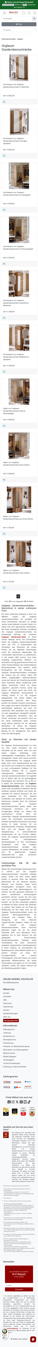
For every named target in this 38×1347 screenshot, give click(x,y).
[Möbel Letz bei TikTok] (29, 1102)
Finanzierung (8, 1043)
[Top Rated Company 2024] (15, 1111)
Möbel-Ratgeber (9, 1056)
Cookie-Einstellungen (11, 1063)
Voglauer (20, 39)
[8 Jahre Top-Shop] (32, 1111)
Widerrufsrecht (9, 1053)
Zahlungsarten (9, 1029)
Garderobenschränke (9, 39)
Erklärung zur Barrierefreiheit (14, 1067)
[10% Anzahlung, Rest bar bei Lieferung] (19, 1082)
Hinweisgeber (8, 1060)
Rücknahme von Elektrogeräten (15, 1050)
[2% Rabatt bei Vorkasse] (8, 1082)
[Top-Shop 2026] (23, 1111)
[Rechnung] (29, 1087)
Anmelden (7, 996)
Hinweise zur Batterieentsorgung (16, 1046)
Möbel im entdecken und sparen (19, 4)
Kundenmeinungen (10, 1013)
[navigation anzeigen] (4, 13)
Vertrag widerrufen (11, 1020)
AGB (5, 1000)
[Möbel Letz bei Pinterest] (21, 1102)
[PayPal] (29, 1082)
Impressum (7, 1003)
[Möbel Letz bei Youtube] (25, 1102)
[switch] (5, 1337)
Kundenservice (9, 1036)
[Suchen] (34, 19)
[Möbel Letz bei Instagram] (13, 1102)
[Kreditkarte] (19, 1087)
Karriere (6, 1010)
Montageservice (9, 1039)
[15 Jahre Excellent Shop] (6, 1111)
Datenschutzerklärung (10, 1328)
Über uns (6, 1017)
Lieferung (7, 1033)
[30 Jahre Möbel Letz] (6, 1135)
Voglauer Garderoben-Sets (14, 637)
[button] (24, 13)
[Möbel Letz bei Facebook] (9, 1102)
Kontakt (6, 993)
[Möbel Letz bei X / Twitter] (17, 1102)
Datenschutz (8, 1007)
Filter (20, 24)
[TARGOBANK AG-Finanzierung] (8, 1087)
